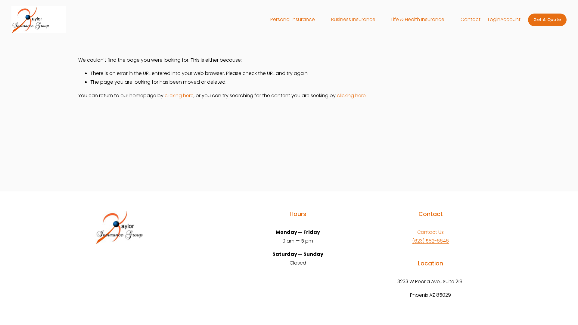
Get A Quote (547, 20)
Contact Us (430, 232)
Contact (470, 19)
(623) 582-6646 (430, 240)
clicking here (179, 95)
